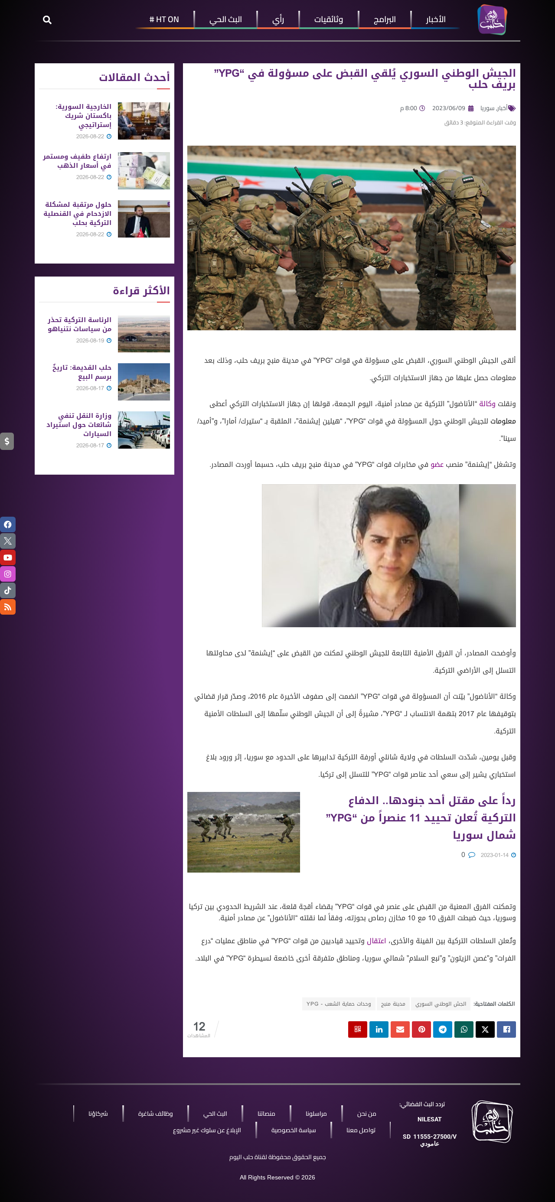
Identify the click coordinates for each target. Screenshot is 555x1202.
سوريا (487, 108)
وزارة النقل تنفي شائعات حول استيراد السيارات (78, 425)
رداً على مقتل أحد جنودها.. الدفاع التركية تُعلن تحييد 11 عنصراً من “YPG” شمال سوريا (421, 818)
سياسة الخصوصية (293, 1130)
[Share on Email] (400, 1029)
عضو (437, 464)
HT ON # (164, 19)
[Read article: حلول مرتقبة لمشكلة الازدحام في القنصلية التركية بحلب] (144, 219)
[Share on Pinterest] (421, 1029)
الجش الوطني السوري (440, 1004)
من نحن (366, 1113)
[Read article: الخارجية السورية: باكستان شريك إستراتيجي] (144, 121)
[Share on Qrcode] (357, 1029)
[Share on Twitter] (485, 1029)
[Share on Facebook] (506, 1029)
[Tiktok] (8, 590)
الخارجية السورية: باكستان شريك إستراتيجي (83, 116)
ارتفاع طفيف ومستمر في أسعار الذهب (77, 161)
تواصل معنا (360, 1130)
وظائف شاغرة (155, 1113)
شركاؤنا (98, 1113)
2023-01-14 (495, 855)
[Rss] (8, 607)
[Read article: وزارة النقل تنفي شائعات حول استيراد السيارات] (144, 430)
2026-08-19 (91, 340)
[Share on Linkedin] (378, 1029)
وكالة (487, 403)
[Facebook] (8, 524)
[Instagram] (8, 574)
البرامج (385, 19)
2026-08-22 (91, 136)
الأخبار (436, 19)
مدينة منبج (393, 1004)
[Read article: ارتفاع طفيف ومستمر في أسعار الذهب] (144, 170)
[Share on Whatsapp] (463, 1029)
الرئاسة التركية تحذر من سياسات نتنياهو (79, 324)
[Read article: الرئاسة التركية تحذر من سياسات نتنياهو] (144, 334)
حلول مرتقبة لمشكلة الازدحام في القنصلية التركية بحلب (77, 214)
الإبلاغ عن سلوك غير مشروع (207, 1130)
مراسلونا (316, 1113)
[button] (47, 20)
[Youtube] (8, 557)
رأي (278, 19)
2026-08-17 (91, 388)
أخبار (502, 108)
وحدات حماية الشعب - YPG (339, 1004)
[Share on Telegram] (442, 1029)
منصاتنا (266, 1113)
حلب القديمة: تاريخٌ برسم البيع (81, 372)
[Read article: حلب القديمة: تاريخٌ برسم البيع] (144, 382)
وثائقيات (328, 19)
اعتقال (376, 941)
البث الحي (225, 19)
